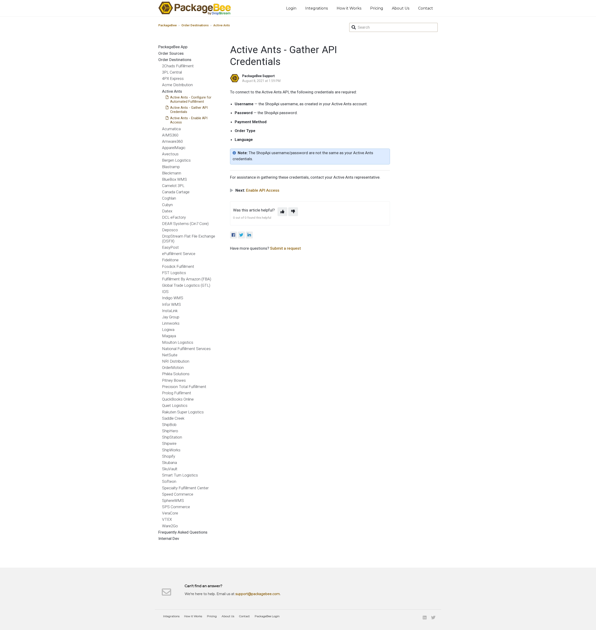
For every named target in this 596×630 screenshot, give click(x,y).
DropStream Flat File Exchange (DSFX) (188, 238)
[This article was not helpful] (293, 211)
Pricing (376, 8)
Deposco (170, 230)
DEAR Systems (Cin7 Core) (185, 223)
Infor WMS (171, 304)
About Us (400, 8)
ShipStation (172, 437)
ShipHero (170, 431)
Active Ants (221, 25)
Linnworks (170, 323)
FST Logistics (174, 272)
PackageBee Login (267, 616)
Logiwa (168, 329)
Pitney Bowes (174, 380)
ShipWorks (171, 450)
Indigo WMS (172, 298)
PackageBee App (172, 46)
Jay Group (170, 317)
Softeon (169, 481)
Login (291, 8)
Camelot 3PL (173, 185)
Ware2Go (170, 526)
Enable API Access (262, 190)
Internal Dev (168, 538)
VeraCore (170, 513)
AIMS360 (170, 135)
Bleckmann (171, 173)
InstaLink (170, 310)
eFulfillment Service (178, 253)
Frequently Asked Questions (182, 532)
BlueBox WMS (174, 179)
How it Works (349, 8)
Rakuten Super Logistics (183, 412)
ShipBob (169, 424)
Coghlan (169, 198)
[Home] (194, 8)
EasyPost (170, 247)
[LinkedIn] (249, 235)
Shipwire (169, 443)
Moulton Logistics (177, 342)
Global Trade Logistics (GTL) (186, 285)
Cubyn (167, 204)
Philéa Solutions (176, 373)
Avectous (170, 154)
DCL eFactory (174, 217)
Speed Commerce (177, 494)
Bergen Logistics (176, 160)
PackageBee (167, 25)
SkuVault (169, 469)
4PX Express (173, 78)
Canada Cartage (176, 192)
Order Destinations (195, 25)
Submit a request (285, 248)
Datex (167, 211)
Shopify (168, 456)
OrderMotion (173, 367)
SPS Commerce (176, 506)
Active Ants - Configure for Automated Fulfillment (190, 99)
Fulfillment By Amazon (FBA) (186, 279)
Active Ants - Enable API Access (188, 120)
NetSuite (169, 355)
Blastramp (171, 166)
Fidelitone (170, 260)
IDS (165, 291)
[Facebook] (233, 235)
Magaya (169, 336)
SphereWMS (173, 500)
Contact (425, 8)
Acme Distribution (177, 84)
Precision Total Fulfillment (184, 386)
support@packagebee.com (257, 594)
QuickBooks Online (178, 399)
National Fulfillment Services (186, 348)
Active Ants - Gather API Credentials (189, 110)
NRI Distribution (175, 361)
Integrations (316, 8)
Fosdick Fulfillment (178, 266)
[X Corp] (241, 235)
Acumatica (171, 128)
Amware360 (172, 141)
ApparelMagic (174, 147)
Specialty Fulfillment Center (185, 488)
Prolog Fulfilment (176, 393)
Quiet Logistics (174, 405)
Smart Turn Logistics (180, 475)
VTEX (167, 519)
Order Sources (171, 53)
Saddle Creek (173, 418)
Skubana (169, 462)
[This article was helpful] (282, 211)
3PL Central (172, 72)
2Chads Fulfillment (178, 66)
